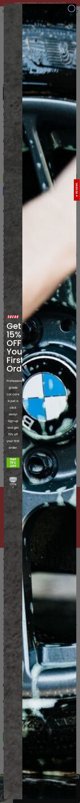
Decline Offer (13, 479)
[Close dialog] (71, 8)
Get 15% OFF (13, 463)
